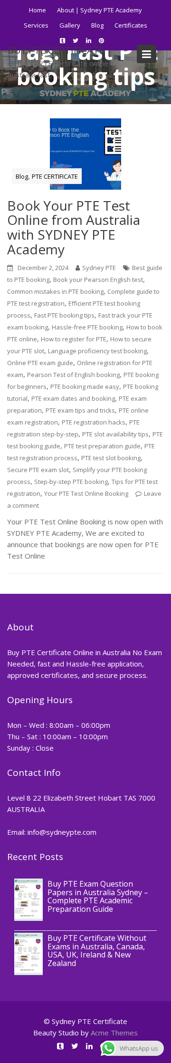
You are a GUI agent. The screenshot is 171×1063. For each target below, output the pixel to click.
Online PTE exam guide (40, 362)
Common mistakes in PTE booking (55, 291)
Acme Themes (114, 1032)
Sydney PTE (99, 267)
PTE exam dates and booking (73, 398)
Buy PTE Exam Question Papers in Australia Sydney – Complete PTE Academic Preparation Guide (98, 896)
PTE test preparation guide (102, 446)
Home (37, 10)
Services (36, 25)
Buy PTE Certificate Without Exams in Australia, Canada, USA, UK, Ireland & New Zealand (97, 950)
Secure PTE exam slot (38, 469)
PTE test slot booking (111, 458)
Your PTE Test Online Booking (86, 493)
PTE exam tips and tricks (80, 410)
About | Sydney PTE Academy (99, 10)
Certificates (130, 25)
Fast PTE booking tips (64, 315)
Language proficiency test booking (97, 351)
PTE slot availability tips (115, 434)
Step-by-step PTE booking (71, 481)
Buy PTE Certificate (56, 50)
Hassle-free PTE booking (87, 327)
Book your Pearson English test (98, 279)
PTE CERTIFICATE (55, 176)
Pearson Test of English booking (73, 374)
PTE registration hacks (93, 422)
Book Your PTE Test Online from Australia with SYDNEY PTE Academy (73, 227)
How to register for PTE (73, 339)
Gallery (69, 25)
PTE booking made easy (84, 386)
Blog (97, 25)
